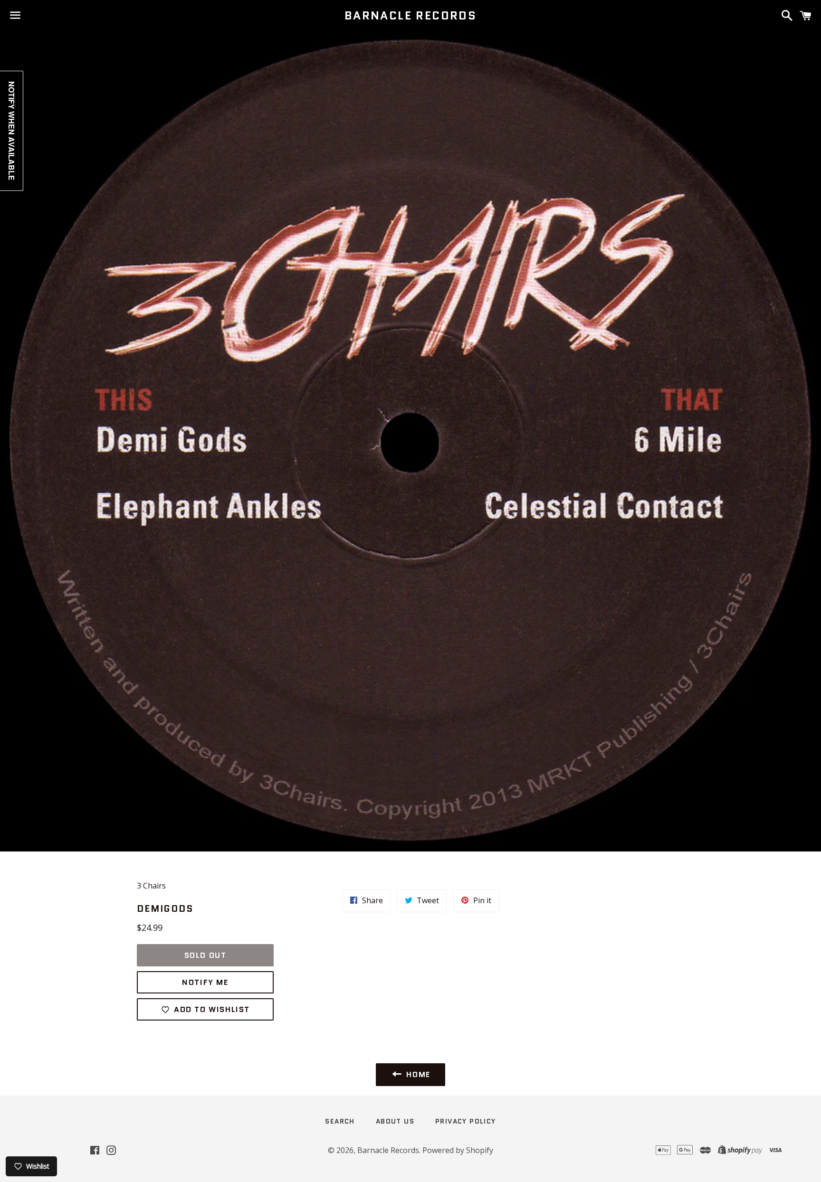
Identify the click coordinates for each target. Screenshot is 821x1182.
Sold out (205, 955)
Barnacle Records (410, 16)
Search (339, 1121)
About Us (395, 1121)
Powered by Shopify (457, 1150)
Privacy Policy (465, 1121)
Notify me (205, 982)
